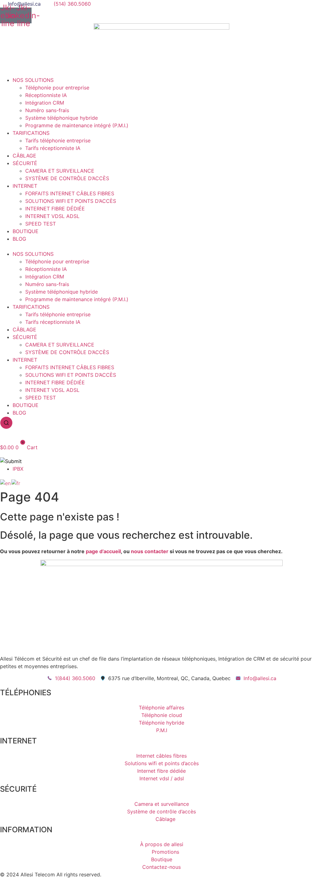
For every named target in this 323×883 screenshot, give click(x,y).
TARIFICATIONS (31, 133)
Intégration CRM (44, 103)
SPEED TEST (40, 224)
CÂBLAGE (24, 155)
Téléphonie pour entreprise (57, 87)
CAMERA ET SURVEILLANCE (59, 171)
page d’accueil (103, 551)
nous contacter (149, 551)
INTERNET (25, 186)
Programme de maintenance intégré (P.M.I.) (76, 125)
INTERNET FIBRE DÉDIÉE (55, 208)
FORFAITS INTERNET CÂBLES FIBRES (69, 193)
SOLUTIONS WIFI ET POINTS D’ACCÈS (70, 201)
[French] (16, 482)
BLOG (19, 239)
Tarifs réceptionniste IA (52, 148)
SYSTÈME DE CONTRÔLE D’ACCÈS (67, 178)
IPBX (18, 469)
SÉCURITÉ (25, 163)
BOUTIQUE (25, 231)
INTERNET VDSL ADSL (52, 216)
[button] (161, 246)
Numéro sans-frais (47, 110)
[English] (5, 482)
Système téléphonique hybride (61, 118)
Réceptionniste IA (46, 95)
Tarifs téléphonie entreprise (58, 140)
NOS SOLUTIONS (33, 80)
